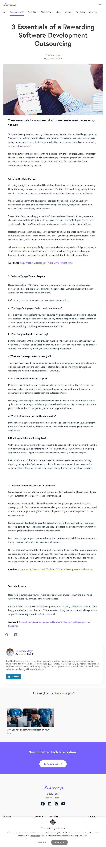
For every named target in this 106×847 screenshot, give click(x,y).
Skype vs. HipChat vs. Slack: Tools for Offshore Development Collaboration (55, 569)
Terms (57, 798)
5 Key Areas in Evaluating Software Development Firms (46, 262)
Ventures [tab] (93, 12)
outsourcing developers (25, 247)
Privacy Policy (35, 836)
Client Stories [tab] (46, 12)
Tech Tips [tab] (32, 12)
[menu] (100, 4)
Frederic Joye (53, 55)
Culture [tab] (68, 12)
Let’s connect (51, 763)
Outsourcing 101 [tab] (17, 12)
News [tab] (58, 12)
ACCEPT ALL (59, 842)
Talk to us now (47, 614)
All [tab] (4, 12)
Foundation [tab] (80, 12)
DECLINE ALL (43, 842)
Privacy (49, 798)
